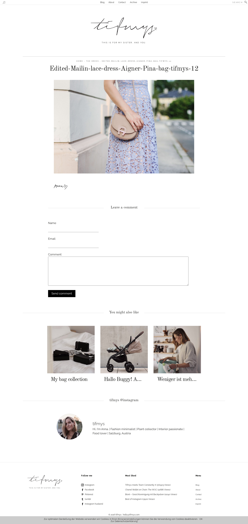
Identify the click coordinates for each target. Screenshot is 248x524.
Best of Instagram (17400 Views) (140, 499)
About (111, 2)
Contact (122, 2)
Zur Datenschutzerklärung (124, 521)
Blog (102, 2)
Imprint (144, 2)
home (79, 61)
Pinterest (89, 494)
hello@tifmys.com (131, 515)
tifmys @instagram (124, 400)
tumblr (88, 499)
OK (200, 519)
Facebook (89, 490)
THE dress (92, 61)
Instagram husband (94, 504)
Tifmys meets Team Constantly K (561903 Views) (148, 485)
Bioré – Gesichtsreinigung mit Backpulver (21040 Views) (151, 494)
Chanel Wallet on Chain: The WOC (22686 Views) (147, 490)
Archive (133, 2)
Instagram (89, 485)
